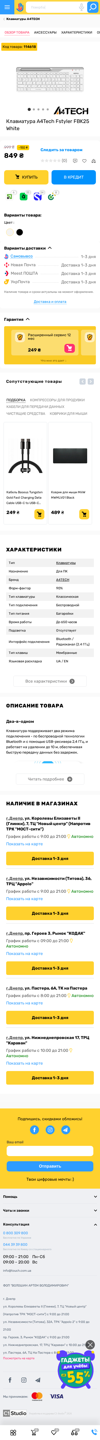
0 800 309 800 (15, 1233)
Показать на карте (24, 843)
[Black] (19, 232)
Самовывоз (22, 256)
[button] (82, 381)
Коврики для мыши (68, 414)
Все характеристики (46, 681)
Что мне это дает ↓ (54, 360)
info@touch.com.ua (17, 1270)
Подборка (15, 400)
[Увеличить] (50, 80)
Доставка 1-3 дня (50, 858)
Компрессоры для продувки (57, 400)
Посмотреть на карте (19, 1358)
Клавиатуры (66, 563)
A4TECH (62, 580)
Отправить (50, 1166)
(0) (64, 160)
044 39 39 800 (15, 1244)
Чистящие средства (25, 414)
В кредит (74, 177)
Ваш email (15, 1142)
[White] (10, 232)
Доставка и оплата (50, 302)
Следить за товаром (62, 149)
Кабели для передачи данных (35, 407)
